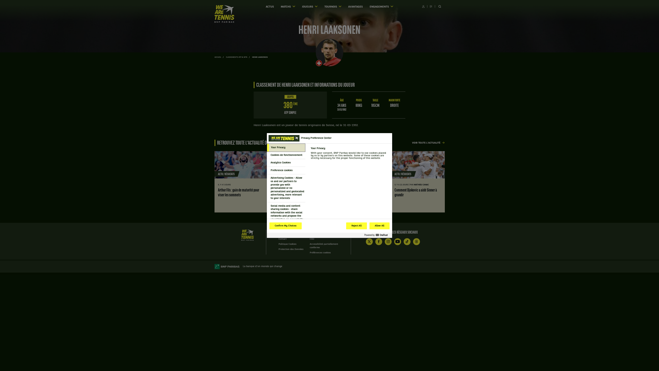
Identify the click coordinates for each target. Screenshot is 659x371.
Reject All (356, 226)
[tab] (286, 147)
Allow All (379, 226)
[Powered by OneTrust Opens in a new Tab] (377, 235)
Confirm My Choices (285, 226)
